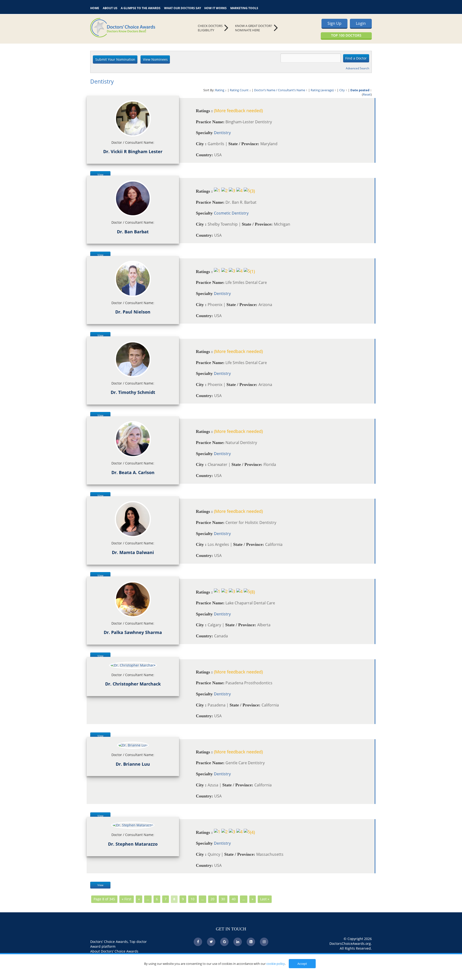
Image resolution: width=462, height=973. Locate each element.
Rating (219, 90)
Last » (264, 899)
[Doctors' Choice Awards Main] (134, 27)
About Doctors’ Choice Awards (114, 951)
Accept (302, 963)
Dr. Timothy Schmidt (133, 392)
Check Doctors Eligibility (210, 28)
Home (94, 7)
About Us (110, 7)
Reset (367, 94)
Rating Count (239, 90)
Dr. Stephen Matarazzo (133, 844)
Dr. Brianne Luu (133, 764)
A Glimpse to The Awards (140, 7)
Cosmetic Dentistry (231, 213)
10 (192, 899)
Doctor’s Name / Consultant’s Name (279, 90)
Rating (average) (322, 90)
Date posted (359, 90)
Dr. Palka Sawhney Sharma (133, 632)
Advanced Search (357, 68)
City (342, 90)
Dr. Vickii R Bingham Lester (132, 151)
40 (234, 899)
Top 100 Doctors (346, 35)
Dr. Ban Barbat (133, 232)
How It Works (215, 7)
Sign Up (334, 23)
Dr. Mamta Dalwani (133, 552)
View (100, 174)
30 (223, 899)
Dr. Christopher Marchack (133, 684)
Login (361, 23)
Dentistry (222, 132)
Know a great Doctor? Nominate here (253, 28)
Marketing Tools (244, 7)
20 (212, 899)
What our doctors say (182, 7)
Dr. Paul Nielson (132, 312)
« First (126, 899)
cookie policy (275, 963)
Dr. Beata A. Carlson (132, 472)
